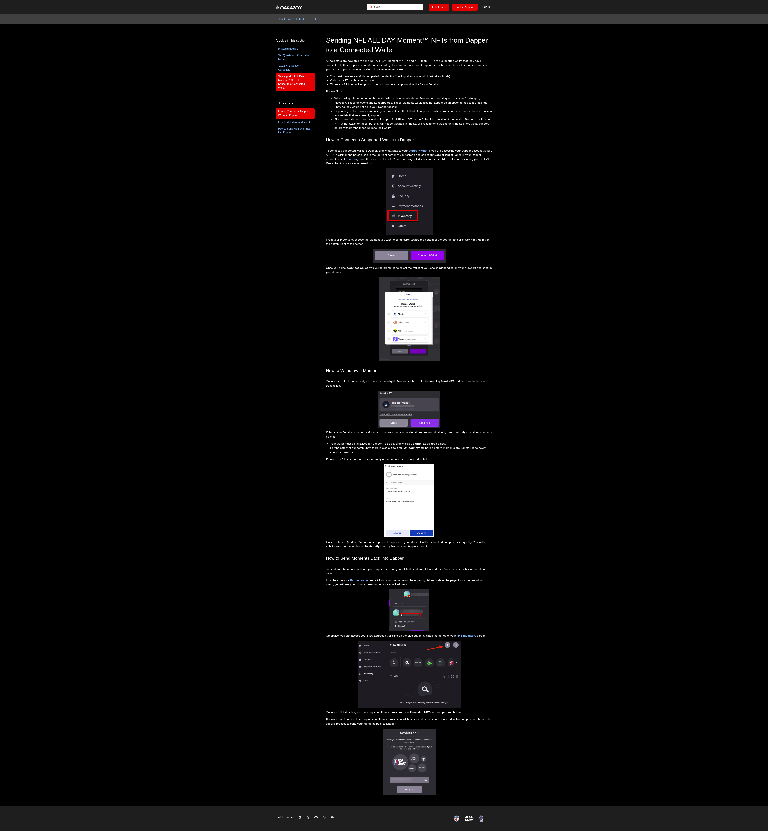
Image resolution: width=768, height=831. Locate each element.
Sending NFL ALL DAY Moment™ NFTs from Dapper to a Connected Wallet (291, 82)
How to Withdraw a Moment (294, 122)
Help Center (439, 7)
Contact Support (464, 7)
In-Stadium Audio (288, 48)
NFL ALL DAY (284, 19)
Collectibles (302, 19)
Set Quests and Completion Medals (294, 57)
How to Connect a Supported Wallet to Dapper (294, 113)
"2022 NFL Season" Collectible (289, 67)
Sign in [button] (486, 6)
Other (317, 19)
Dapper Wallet (418, 150)
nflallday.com (285, 817)
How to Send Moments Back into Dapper (294, 130)
